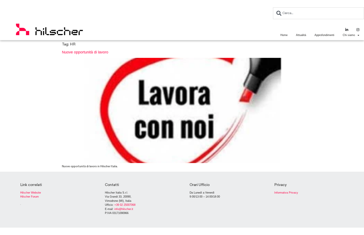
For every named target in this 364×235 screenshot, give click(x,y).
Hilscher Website (30, 192)
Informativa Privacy (286, 192)
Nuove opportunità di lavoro (85, 52)
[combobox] (318, 13)
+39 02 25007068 (124, 204)
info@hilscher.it (123, 209)
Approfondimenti (324, 35)
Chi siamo (349, 35)
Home (284, 35)
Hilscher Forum (29, 196)
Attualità (301, 35)
